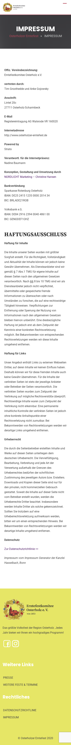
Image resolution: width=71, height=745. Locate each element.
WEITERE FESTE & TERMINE (20, 684)
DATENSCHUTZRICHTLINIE (19, 710)
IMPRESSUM (11, 717)
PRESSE (8, 677)
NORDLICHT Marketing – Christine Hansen (30, 176)
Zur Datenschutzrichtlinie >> (21, 549)
